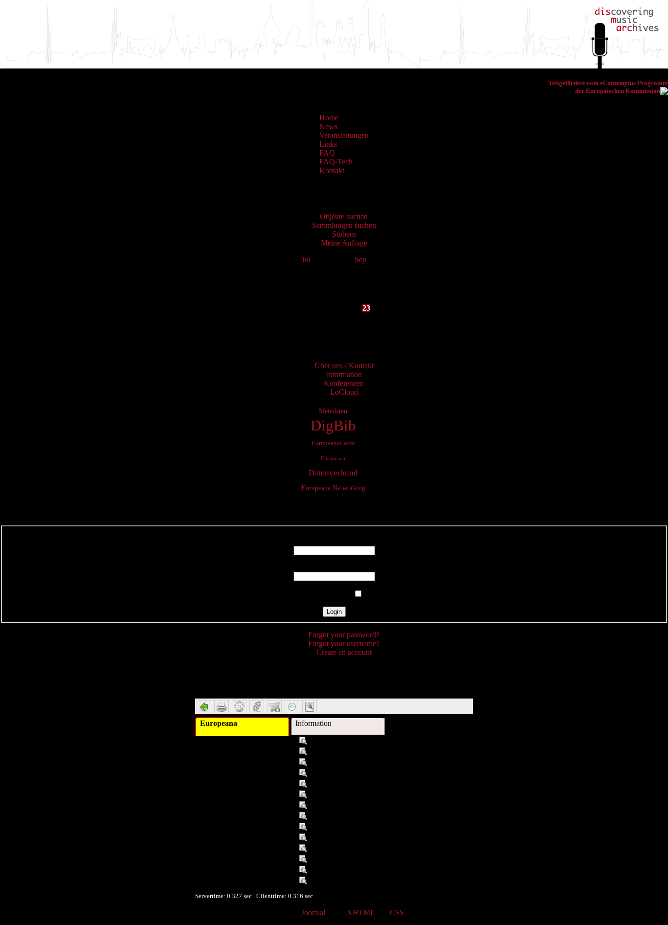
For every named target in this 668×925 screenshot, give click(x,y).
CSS (397, 912)
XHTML (361, 912)
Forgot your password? (343, 635)
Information (313, 723)
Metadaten (333, 411)
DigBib (333, 425)
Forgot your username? (343, 643)
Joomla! (313, 912)
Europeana (333, 458)
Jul (306, 259)
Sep (360, 259)
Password (334, 567)
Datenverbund (333, 472)
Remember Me (328, 594)
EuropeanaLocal (333, 443)
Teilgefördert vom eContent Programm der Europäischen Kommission (608, 86)
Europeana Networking (333, 488)
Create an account (344, 652)
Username (334, 541)
